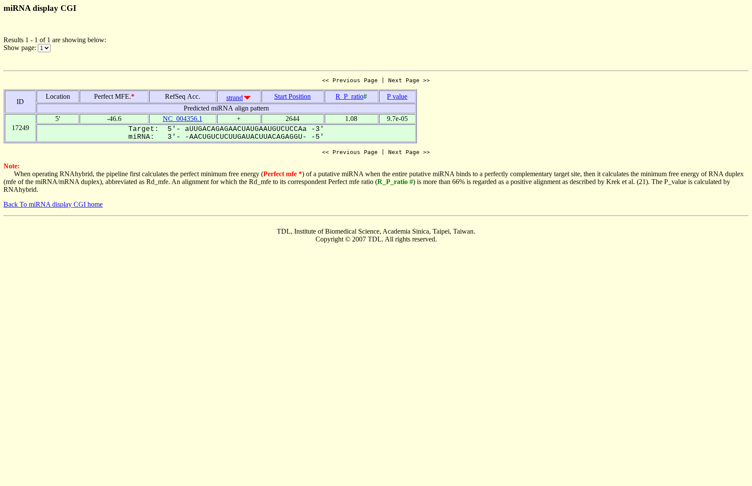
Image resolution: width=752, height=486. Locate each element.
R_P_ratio (349, 96)
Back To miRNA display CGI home (53, 204)
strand (234, 97)
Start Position (292, 96)
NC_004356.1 (182, 118)
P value (397, 96)
